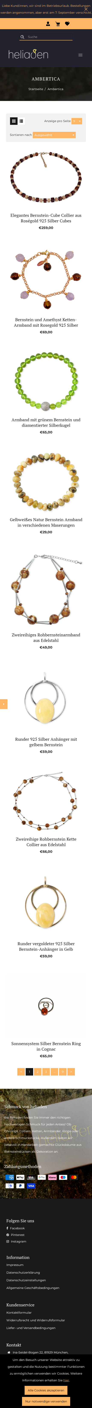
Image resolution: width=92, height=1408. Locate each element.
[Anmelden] (48, 23)
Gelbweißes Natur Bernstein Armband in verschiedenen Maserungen (46, 522)
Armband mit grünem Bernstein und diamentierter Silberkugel (46, 422)
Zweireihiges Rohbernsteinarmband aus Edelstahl (46, 637)
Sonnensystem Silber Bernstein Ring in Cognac (46, 1046)
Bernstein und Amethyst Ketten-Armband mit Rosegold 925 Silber (46, 322)
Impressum (15, 1265)
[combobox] (76, 121)
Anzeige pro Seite (57, 121)
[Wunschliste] (67, 23)
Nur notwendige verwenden (46, 1401)
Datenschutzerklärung (23, 1272)
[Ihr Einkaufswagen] (57, 23)
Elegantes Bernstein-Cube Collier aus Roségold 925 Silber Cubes (46, 218)
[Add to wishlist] (41, 177)
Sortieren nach (21, 135)
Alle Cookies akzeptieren (46, 1390)
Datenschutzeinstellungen (26, 1280)
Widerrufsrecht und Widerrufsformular (35, 1320)
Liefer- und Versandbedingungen (30, 1328)
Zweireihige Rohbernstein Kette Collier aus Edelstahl (46, 841)
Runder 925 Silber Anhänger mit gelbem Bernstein (46, 742)
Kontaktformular (19, 1313)
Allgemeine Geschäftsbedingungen (32, 1288)
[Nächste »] (71, 1072)
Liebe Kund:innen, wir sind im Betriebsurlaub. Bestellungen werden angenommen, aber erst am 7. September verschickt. (46, 9)
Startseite (35, 89)
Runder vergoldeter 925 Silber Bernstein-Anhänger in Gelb (46, 946)
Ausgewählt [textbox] (43, 135)
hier (66, 1380)
